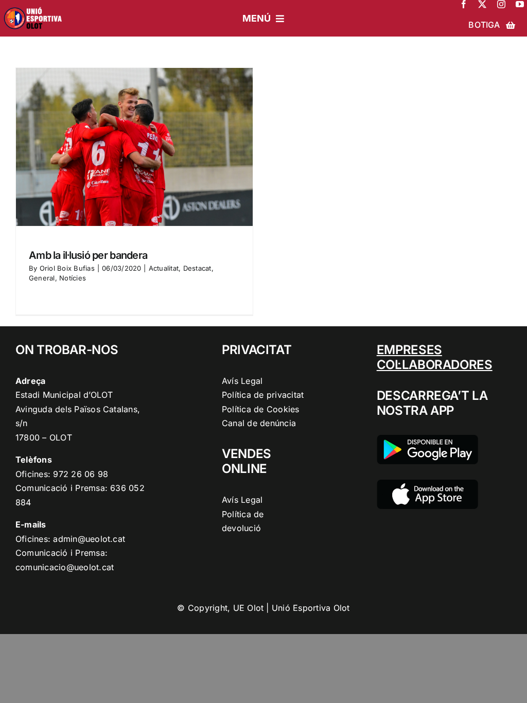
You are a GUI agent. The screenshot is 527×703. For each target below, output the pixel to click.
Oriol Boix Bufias (67, 268)
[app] (427, 484)
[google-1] (427, 439)
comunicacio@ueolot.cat (64, 567)
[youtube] (520, 4)
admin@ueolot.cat (89, 539)
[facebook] (464, 4)
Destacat (197, 268)
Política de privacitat (263, 395)
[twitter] (482, 4)
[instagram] (501, 4)
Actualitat (164, 268)
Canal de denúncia (259, 423)
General (42, 278)
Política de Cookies (261, 409)
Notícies (72, 278)
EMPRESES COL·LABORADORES (435, 357)
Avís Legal (242, 381)
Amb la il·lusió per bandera (88, 255)
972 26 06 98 (80, 474)
